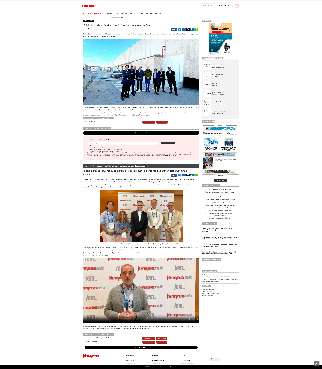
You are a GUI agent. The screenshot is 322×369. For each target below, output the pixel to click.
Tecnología (134, 14)
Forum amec (88, 180)
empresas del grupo (140, 154)
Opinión (117, 14)
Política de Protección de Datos (113, 151)
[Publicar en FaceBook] (184, 29)
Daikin (135, 108)
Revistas (158, 14)
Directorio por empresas (210, 281)
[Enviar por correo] (179, 29)
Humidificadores (217, 113)
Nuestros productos (158, 360)
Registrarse (129, 358)
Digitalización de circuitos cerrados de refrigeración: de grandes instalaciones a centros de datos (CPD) (219, 253)
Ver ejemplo (116, 140)
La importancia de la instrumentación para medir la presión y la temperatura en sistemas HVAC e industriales (220, 238)
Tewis (133, 34)
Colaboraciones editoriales (187, 363)
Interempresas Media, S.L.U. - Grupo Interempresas (163, 367)
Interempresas (124, 248)
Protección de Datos (185, 358)
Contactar (155, 355)
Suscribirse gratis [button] (225, 5)
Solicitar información (149, 122)
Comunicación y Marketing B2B (210, 293)
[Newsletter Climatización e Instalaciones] (220, 149)
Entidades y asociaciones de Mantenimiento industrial (220, 279)
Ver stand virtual (162, 122)
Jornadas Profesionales (208, 289)
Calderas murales (218, 67)
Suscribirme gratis (168, 143)
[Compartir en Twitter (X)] (188, 29)
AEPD (160, 155)
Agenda (142, 14)
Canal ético (155, 358)
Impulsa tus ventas (207, 291)
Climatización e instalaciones (93, 14)
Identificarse (130, 355)
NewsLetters (130, 360)
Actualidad (109, 14)
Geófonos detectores (219, 104)
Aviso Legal (101, 151)
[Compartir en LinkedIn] (192, 29)
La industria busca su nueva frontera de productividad (126, 166)
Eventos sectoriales (207, 295)
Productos (124, 14)
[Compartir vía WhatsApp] (196, 29)
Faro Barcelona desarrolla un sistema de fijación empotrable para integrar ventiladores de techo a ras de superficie (219, 229)
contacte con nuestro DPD (110, 155)
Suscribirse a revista (132, 363)
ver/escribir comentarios (141, 347)
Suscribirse (220, 180)
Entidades (149, 14)
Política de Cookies (184, 360)
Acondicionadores (218, 95)
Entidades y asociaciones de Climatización (216, 277)
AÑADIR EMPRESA (215, 359)
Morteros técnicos (219, 76)
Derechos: (159, 154)
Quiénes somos (156, 363)
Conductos (216, 85)
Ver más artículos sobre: (94, 166)
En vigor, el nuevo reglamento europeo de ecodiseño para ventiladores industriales (219, 245)
